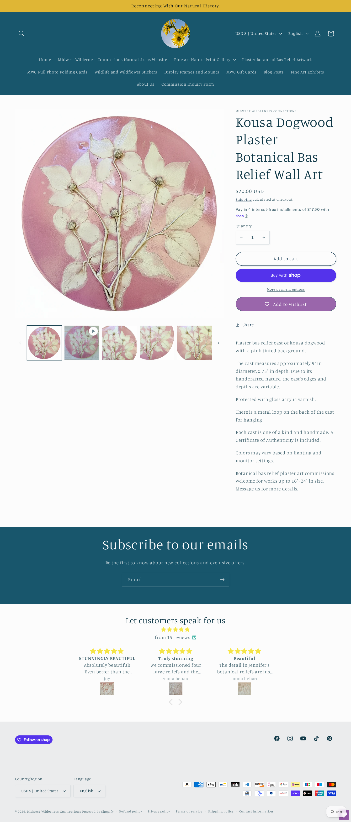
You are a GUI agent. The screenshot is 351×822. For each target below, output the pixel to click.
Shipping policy (221, 811)
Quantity (244, 226)
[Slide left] (20, 343)
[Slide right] (218, 343)
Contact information (256, 811)
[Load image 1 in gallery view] (44, 343)
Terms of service (189, 811)
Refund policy (130, 811)
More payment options (286, 289)
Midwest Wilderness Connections (54, 812)
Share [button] (248, 324)
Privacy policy (159, 811)
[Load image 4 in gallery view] (194, 343)
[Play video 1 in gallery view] (81, 343)
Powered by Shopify (98, 812)
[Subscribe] (222, 580)
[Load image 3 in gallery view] (157, 343)
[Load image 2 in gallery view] (119, 343)
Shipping (244, 199)
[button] (21, 33)
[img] (175, 630)
